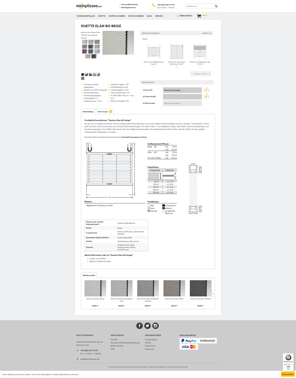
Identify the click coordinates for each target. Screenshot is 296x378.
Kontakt (114, 339)
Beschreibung (88, 111)
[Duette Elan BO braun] (94, 56)
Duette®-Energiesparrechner (134, 137)
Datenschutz (150, 345)
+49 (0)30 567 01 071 (166, 4)
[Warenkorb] (197, 16)
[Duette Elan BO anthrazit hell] (91, 42)
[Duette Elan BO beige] (97, 47)
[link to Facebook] (139, 326)
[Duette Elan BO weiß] (85, 42)
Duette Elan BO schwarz (200, 299)
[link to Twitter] (147, 326)
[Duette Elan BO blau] (91, 51)
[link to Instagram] (155, 326)
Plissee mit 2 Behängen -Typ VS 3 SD (200, 63)
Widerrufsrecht (117, 345)
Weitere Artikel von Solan (100, 261)
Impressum (149, 349)
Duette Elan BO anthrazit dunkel (148, 300)
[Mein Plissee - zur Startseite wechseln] (89, 6)
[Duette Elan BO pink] (88, 56)
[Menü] (292, 354)
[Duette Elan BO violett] (85, 51)
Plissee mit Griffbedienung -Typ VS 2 (154, 63)
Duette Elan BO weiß (95, 299)
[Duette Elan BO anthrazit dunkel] (97, 42)
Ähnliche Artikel (89, 275)
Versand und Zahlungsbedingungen (125, 342)
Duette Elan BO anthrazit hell (122, 300)
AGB (112, 349)
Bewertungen (104, 111)
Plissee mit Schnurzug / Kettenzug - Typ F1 (176, 63)
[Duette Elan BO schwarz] (91, 47)
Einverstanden (287, 374)
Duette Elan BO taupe (174, 299)
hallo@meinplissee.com (90, 359)
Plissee (148, 342)
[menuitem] (202, 6)
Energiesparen (151, 339)
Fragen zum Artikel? (97, 258)
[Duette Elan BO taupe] (85, 47)
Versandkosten (143, 367)
